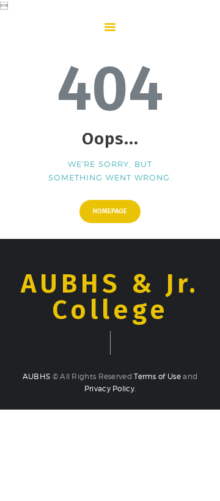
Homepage (110, 211)
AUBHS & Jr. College (110, 297)
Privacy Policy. (110, 388)
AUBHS (38, 376)
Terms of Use (157, 376)
